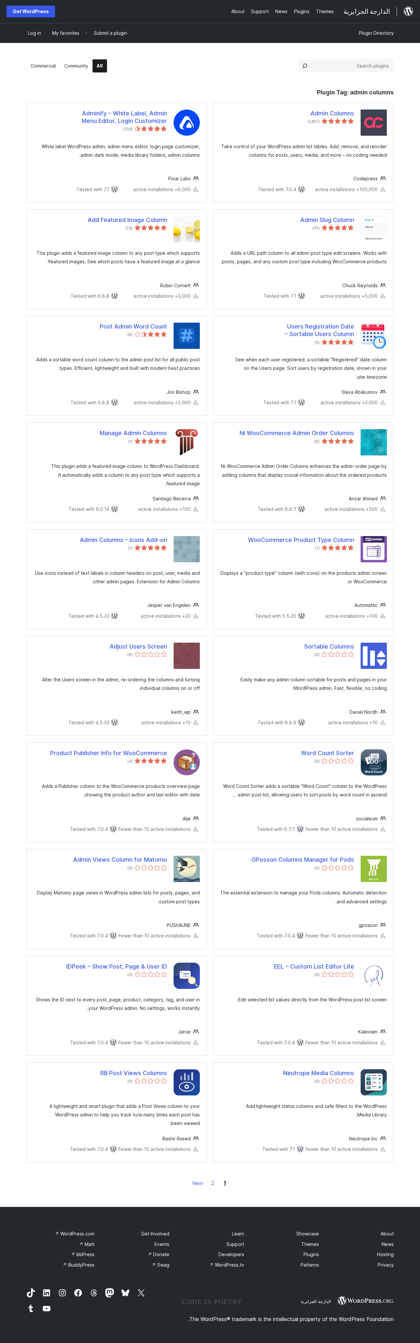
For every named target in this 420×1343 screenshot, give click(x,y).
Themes (310, 1244)
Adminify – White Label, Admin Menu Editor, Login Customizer (124, 117)
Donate (158, 1254)
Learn (238, 1233)
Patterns (310, 1265)
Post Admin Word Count (133, 326)
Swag (160, 1265)
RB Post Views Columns (133, 1073)
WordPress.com (74, 1233)
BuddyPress (78, 1265)
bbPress (82, 1254)
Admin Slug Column (327, 219)
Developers (231, 1254)
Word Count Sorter (327, 753)
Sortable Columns (329, 646)
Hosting (385, 1254)
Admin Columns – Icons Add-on (123, 539)
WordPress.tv (226, 1265)
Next (198, 1183)
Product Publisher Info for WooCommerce (108, 753)
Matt (86, 1244)
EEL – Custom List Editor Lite (314, 966)
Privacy (386, 1265)
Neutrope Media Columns (318, 1073)
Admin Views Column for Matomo (120, 859)
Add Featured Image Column (127, 219)
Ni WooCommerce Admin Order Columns (297, 433)
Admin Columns (332, 113)
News (388, 1244)
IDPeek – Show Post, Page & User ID (116, 966)
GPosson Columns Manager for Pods (303, 859)
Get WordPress (31, 11)
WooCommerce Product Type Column (301, 539)
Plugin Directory (376, 33)
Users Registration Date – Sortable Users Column (319, 330)
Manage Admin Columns (133, 433)
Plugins (311, 1254)
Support (235, 1244)
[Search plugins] (304, 65)
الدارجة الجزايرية (316, 1301)
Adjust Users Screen (138, 646)
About (387, 1233)
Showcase (307, 1233)
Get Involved (155, 1233)
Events (162, 1244)
